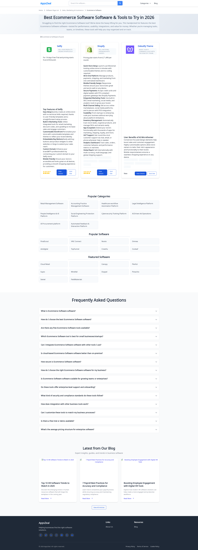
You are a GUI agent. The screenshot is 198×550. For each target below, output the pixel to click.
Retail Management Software (52, 203)
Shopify (101, 46)
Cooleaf (135, 249)
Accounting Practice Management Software (80, 204)
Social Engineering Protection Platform (82, 214)
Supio (43, 272)
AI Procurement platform (50, 224)
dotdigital (44, 249)
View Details (60, 172)
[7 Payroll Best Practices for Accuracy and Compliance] (99, 461)
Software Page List (52, 10)
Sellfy (59, 46)
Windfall (74, 272)
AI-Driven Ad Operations (141, 213)
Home (41, 10)
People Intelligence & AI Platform (50, 214)
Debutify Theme (145, 46)
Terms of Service (142, 546)
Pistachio (135, 272)
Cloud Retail (45, 264)
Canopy (104, 264)
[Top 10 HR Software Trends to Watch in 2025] (58, 460)
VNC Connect (76, 241)
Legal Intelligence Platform (142, 203)
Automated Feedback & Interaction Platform (80, 225)
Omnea (135, 241)
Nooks (104, 241)
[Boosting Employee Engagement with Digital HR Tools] (140, 461)
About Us (109, 527)
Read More (45, 498)
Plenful (135, 264)
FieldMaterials (76, 279)
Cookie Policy (154, 546)
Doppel (104, 272)
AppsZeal (45, 3)
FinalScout (45, 241)
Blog (156, 3)
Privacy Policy (130, 546)
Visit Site (70, 172)
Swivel (43, 279)
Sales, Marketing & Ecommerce (73, 10)
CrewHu (105, 249)
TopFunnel (75, 249)
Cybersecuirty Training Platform (114, 213)
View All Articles (99, 507)
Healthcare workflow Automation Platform (110, 204)
